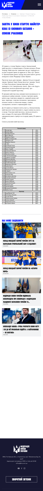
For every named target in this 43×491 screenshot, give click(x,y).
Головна (5, 14)
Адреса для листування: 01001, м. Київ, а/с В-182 (21, 461)
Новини (13, 14)
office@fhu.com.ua (21, 463)
